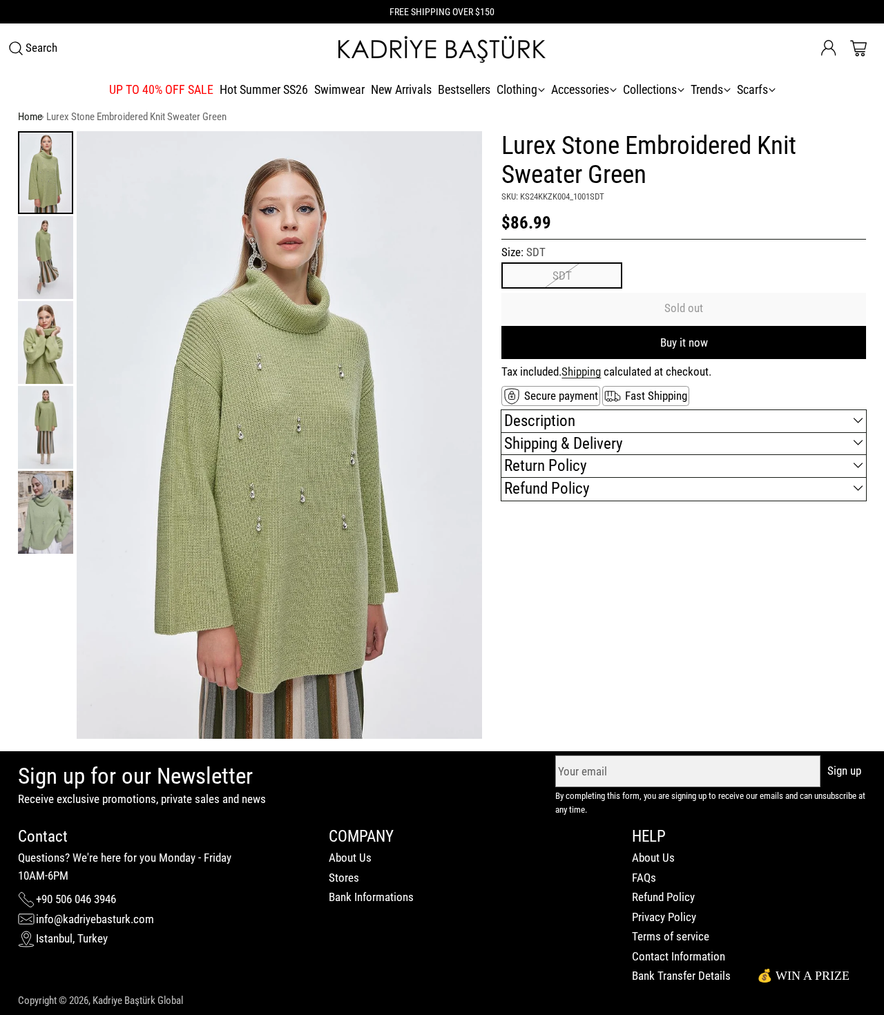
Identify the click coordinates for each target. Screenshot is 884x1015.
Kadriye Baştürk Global (138, 1000)
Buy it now (684, 342)
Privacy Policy (664, 917)
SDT (562, 275)
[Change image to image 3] (45, 342)
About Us (350, 857)
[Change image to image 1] (45, 172)
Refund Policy (663, 897)
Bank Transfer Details (681, 976)
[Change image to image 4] (45, 427)
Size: (523, 252)
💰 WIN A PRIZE (803, 976)
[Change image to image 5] (45, 512)
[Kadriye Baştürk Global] (442, 48)
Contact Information (678, 956)
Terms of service (670, 936)
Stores (344, 877)
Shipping (581, 371)
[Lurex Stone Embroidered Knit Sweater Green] (279, 435)
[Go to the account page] (829, 48)
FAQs (644, 877)
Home (30, 116)
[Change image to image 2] (45, 257)
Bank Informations (371, 897)
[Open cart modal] (858, 48)
